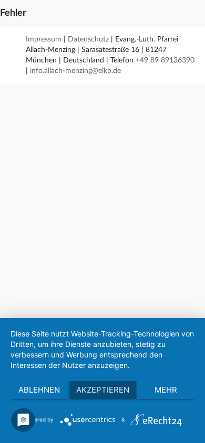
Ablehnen (39, 390)
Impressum (44, 39)
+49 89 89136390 (165, 60)
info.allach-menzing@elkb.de (75, 71)
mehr (166, 390)
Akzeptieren (102, 390)
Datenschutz (88, 39)
